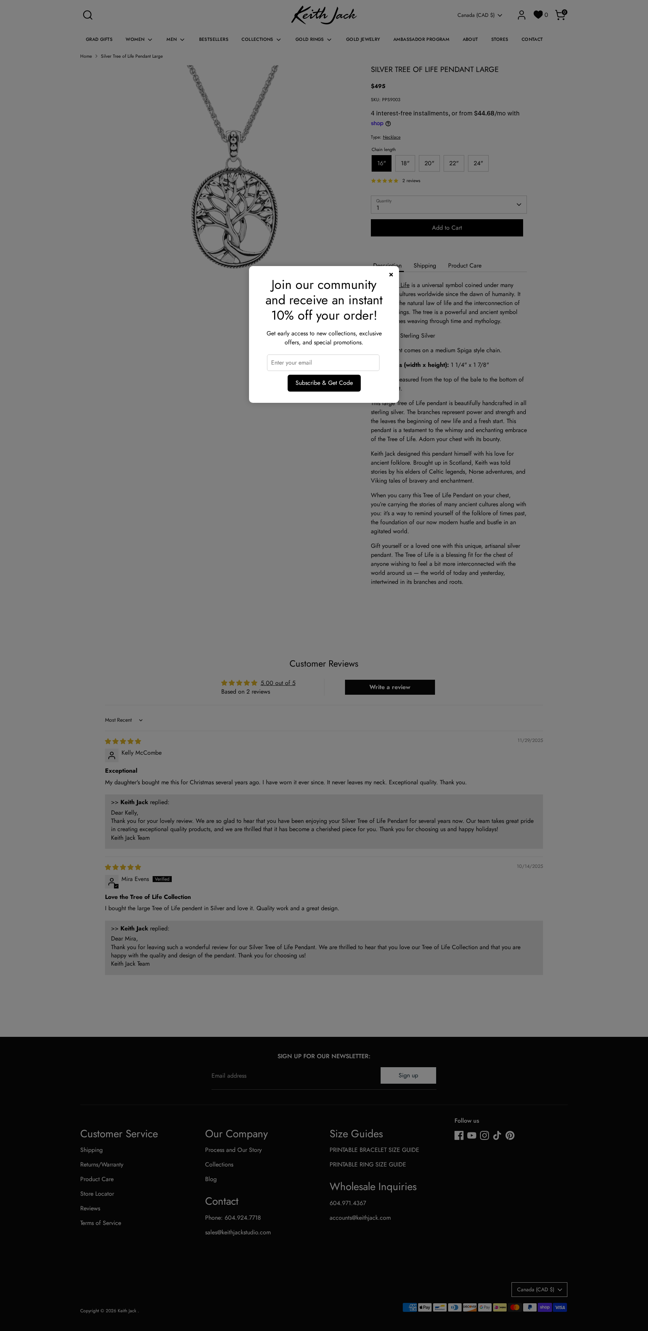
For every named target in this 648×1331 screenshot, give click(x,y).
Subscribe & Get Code (324, 382)
